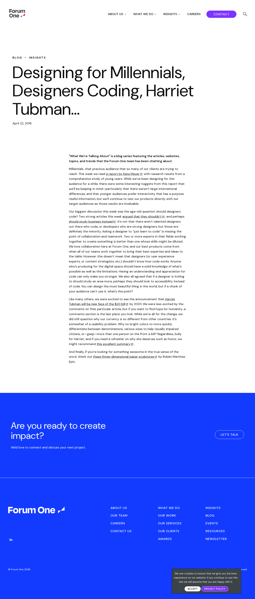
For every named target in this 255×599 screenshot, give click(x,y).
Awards (165, 539)
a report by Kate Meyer (122, 174)
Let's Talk (229, 435)
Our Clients (168, 531)
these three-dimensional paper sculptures (123, 357)
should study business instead (91, 221)
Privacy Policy (214, 588)
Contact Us (121, 531)
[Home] (17, 17)
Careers (194, 14)
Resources (215, 531)
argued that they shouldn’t (142, 216)
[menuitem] (120, 14)
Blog (210, 515)
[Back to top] (248, 590)
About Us (115, 14)
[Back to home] (36, 513)
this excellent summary (113, 344)
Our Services (170, 523)
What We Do (143, 14)
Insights (170, 14)
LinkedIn (11, 539)
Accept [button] (193, 588)
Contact (221, 14)
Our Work (167, 515)
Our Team (119, 515)
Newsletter (216, 539)
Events (212, 523)
